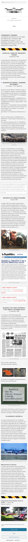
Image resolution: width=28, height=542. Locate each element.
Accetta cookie (14, 529)
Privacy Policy (17, 540)
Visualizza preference (14, 537)
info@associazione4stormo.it (15, 20)
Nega (14, 533)
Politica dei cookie (9, 540)
